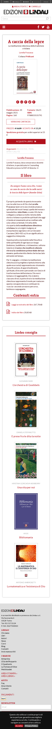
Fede (31, 149)
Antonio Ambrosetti (26, 582)
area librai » (8, 676)
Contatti (4, 649)
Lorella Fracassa (26, 52)
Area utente (20, 6)
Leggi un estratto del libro (22, 304)
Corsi (3, 643)
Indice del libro (17, 312)
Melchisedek (6, 669)
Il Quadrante (6, 664)
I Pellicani (29, 56)
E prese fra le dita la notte (26, 436)
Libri (3, 635)
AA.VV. (26, 533)
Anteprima (5, 659)
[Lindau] (26, 12)
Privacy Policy (31, 726)
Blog (3, 646)
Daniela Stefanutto (26, 432)
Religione (22, 149)
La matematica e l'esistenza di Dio (26, 586)
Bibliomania (26, 537)
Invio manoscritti (8, 651)
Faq (2, 683)
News (3, 641)
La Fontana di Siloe (9, 667)
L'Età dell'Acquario (9, 661)
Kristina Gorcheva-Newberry (26, 483)
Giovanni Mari (26, 381)
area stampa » (9, 673)
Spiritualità (13, 151)
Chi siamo (5, 633)
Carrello (36, 6)
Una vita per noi (26, 487)
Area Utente (6, 686)
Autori (4, 638)
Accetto (19, 726)
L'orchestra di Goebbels (26, 385)
